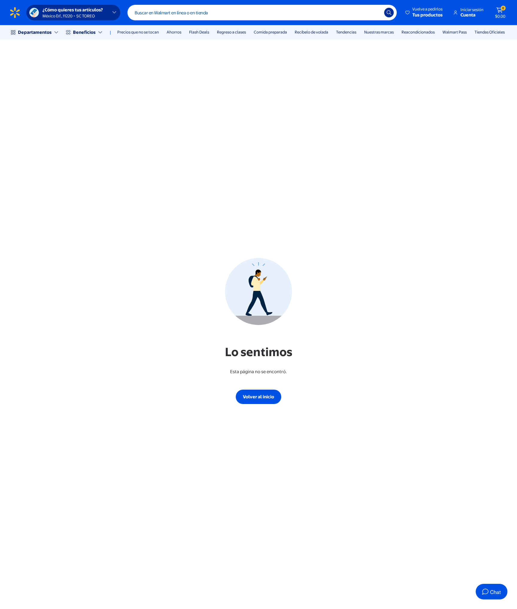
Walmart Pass (455, 32)
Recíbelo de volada (311, 32)
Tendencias (346, 32)
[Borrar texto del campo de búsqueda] (375, 12)
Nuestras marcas (379, 32)
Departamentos (34, 32)
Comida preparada (270, 32)
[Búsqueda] (389, 12)
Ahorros (174, 32)
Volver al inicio (258, 397)
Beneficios (84, 32)
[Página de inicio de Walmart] (15, 12)
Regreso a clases (231, 32)
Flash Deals (199, 32)
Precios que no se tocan (138, 32)
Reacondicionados (418, 32)
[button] (424, 12)
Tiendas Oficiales (490, 32)
